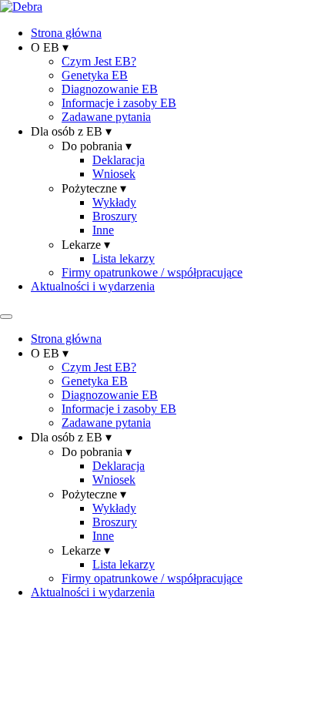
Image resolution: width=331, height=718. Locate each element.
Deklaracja (118, 159)
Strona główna (66, 32)
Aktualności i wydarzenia (93, 286)
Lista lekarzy (123, 258)
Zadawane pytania (106, 116)
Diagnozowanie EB (110, 89)
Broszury (114, 216)
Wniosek (113, 173)
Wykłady (114, 202)
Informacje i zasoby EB (119, 102)
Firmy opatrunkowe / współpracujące (152, 272)
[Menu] (6, 316)
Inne (103, 230)
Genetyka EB (95, 75)
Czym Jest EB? (99, 61)
